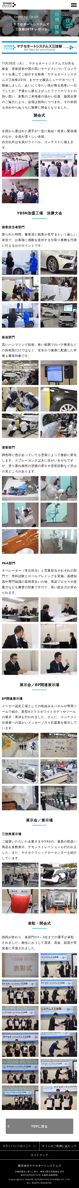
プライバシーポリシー (16, 1146)
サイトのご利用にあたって (59, 1146)
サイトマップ (39, 1155)
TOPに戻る (39, 1126)
